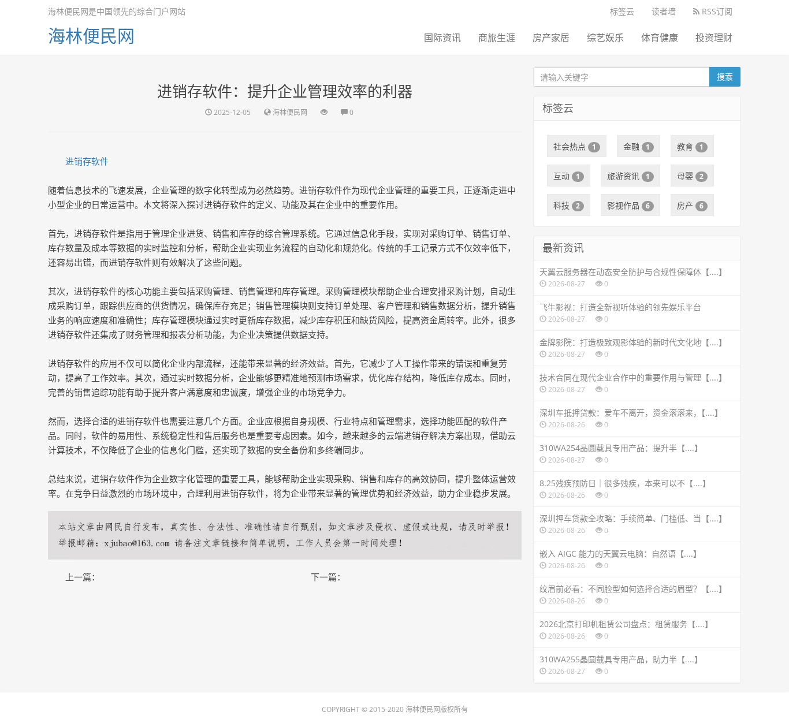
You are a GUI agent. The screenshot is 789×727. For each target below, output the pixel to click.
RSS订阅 (715, 11)
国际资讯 (442, 37)
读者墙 (664, 11)
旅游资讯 (628, 175)
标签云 (622, 11)
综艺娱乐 (605, 37)
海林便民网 (91, 35)
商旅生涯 (496, 37)
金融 (636, 146)
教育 (690, 146)
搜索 (725, 76)
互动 (566, 175)
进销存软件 (87, 161)
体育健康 (659, 37)
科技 (566, 205)
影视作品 (628, 205)
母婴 (690, 175)
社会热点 (574, 146)
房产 (690, 205)
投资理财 (713, 37)
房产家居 (551, 37)
